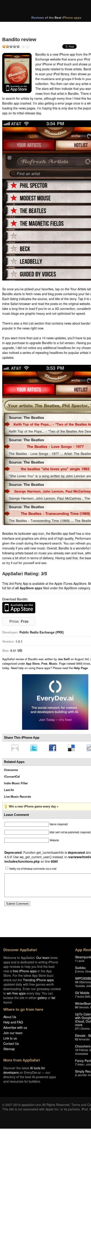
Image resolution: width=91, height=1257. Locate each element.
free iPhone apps (25, 972)
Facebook (54, 748)
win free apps (16, 994)
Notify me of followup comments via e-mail (33, 870)
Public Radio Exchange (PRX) (41, 632)
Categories (60, 26)
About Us (9, 1018)
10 (76, 1051)
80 (76, 1008)
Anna (80, 973)
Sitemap (9, 1050)
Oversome (11, 771)
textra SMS (83, 998)
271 (77, 1030)
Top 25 (37, 26)
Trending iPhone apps (38, 981)
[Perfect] (18, 46)
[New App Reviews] (15, 26)
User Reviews (27, 47)
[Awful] (4, 46)
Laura (80, 962)
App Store (33, 663)
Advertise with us (15, 1029)
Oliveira (85, 1030)
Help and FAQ (13, 1023)
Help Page (81, 668)
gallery (42, 999)
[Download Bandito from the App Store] (17, 73)
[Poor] (7, 46)
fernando (84, 1040)
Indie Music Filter (16, 784)
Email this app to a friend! (15, 748)
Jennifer (82, 1076)
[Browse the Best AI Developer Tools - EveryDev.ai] (55, 702)
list (53, 999)
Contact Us (11, 1045)
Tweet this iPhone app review (34, 748)
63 (76, 1040)
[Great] (14, 46)
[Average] (11, 46)
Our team (42, 959)
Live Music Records (17, 798)
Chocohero (83, 1047)
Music (53, 663)
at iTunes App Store (18, 607)
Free (44, 663)
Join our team (13, 1034)
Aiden (80, 1065)
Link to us (10, 1039)
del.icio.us (73, 748)
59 (76, 983)
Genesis (84, 1008)
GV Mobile (82, 994)
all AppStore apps (28, 588)
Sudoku (80, 969)
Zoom (23, 47)
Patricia (83, 1051)
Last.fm (9, 791)
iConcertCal (12, 778)
